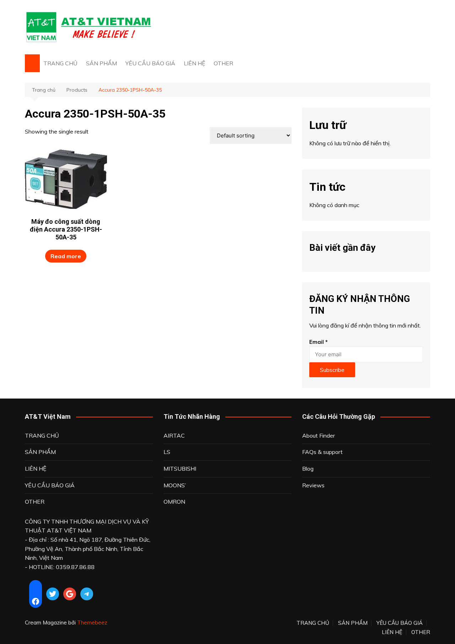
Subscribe (332, 369)
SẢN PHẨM (101, 63)
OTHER (223, 63)
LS (167, 451)
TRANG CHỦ (60, 63)
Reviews (313, 485)
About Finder (318, 435)
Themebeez (92, 622)
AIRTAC (174, 435)
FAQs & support (322, 451)
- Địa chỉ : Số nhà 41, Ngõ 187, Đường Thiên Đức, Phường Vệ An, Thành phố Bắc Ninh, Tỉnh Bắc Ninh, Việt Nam (87, 548)
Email (318, 342)
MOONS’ (175, 485)
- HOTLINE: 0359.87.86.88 (60, 566)
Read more (65, 256)
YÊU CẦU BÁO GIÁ (150, 63)
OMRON (174, 501)
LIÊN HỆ (194, 63)
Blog (308, 468)
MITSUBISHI (180, 468)
